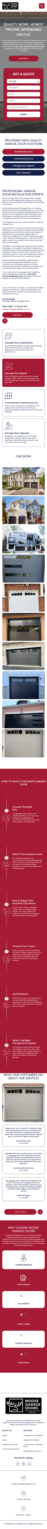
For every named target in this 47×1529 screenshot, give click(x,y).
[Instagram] (23, 1464)
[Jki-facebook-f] (18, 1464)
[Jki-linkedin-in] (29, 1464)
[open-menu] (42, 6)
